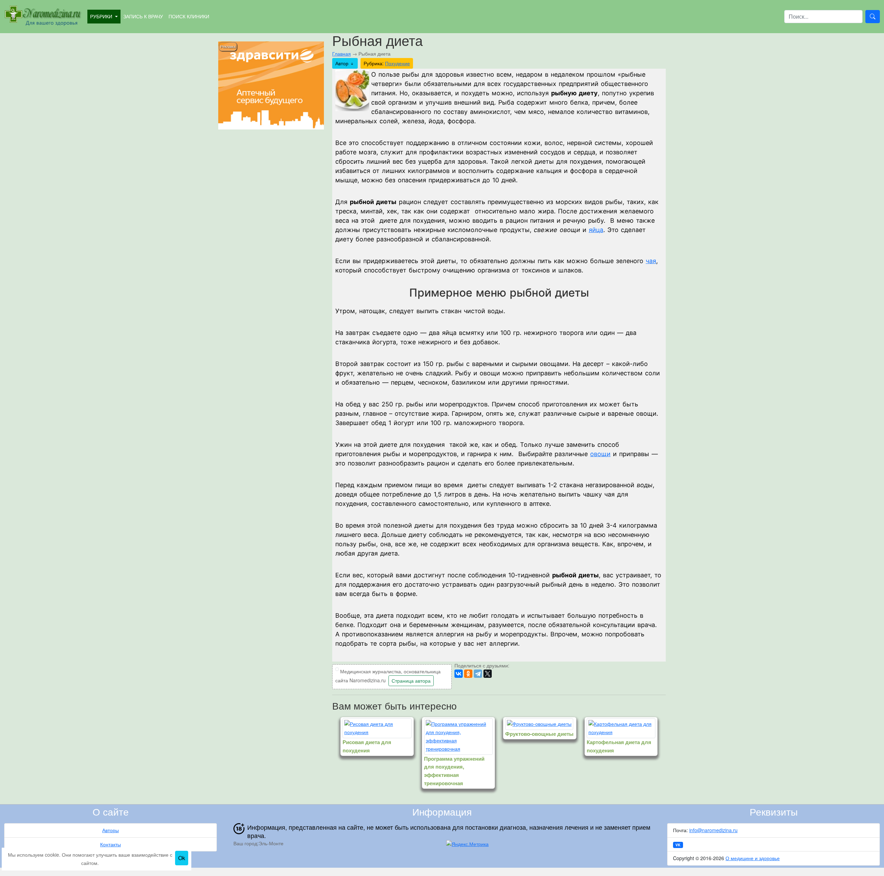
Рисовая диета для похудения (367, 746)
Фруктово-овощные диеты (539, 734)
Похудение (397, 63)
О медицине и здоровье (753, 858)
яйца (596, 229)
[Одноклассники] (468, 674)
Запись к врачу (143, 16)
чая (651, 260)
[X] (487, 674)
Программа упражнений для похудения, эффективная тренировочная (454, 771)
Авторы (110, 830)
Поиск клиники (189, 16)
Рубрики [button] (102, 16)
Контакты (110, 844)
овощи (600, 454)
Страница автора (411, 680)
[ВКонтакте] (458, 674)
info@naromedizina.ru (713, 830)
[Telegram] (478, 674)
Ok (181, 858)
